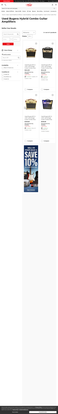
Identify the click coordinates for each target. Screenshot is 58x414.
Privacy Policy (38, 407)
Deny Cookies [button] (15, 412)
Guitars (3, 11)
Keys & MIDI (18, 11)
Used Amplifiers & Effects (16, 14)
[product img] (31, 53)
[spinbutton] (6, 39)
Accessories (54, 11)
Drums (24, 11)
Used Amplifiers (27, 14)
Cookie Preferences (23, 409)
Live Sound (46, 11)
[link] (31, 66)
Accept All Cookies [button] (43, 412)
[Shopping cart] (55, 4)
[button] (17, 50)
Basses (34, 11)
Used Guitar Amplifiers (37, 14)
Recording (39, 11)
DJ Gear (29, 11)
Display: (24, 36)
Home (3, 14)
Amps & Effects (10, 11)
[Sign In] (52, 4)
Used (7, 14)
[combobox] (29, 32)
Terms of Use (15, 409)
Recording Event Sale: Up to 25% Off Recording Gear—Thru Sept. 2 (30, 1)
